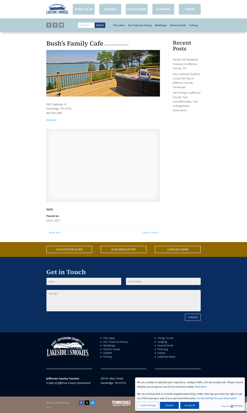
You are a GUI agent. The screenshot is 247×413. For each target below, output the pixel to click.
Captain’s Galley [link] (151, 232)
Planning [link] (163, 349)
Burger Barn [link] (53, 232)
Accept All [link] (190, 405)
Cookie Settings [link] (148, 405)
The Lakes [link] (119, 25)
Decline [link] (169, 405)
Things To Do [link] (165, 338)
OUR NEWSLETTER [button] (123, 249)
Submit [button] (193, 317)
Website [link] (51, 120)
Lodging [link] (162, 341)
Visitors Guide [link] (178, 25)
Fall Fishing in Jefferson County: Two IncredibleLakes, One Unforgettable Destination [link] (187, 101)
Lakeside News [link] (166, 356)
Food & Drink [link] (165, 345)
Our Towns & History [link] (140, 25)
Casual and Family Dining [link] (116, 44)
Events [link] (161, 353)
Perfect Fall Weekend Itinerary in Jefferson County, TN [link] (185, 64)
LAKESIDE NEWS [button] (177, 249)
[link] (57, 13)
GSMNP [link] (107, 353)
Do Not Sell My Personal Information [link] (217, 398)
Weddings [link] (161, 25)
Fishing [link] (193, 25)
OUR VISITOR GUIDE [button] (69, 249)
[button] (48, 25)
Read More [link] (201, 386)
